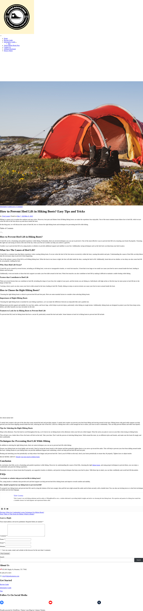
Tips (9, 44)
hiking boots (96, 465)
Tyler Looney (6, 216)
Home (6, 38)
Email (2, 543)
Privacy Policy (8, 51)
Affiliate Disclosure (10, 49)
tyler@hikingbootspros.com (10, 576)
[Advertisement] (71, 66)
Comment (3, 536)
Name (2, 539)
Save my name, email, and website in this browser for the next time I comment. (26, 550)
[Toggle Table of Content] (1, 232)
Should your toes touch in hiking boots (28, 457)
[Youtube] (7, 509)
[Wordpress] (5, 509)
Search (2, 557)
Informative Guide (9, 42)
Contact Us (7, 47)
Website (2, 546)
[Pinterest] (2, 509)
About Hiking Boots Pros (12, 45)
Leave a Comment (17, 206)
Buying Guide (8, 40)
